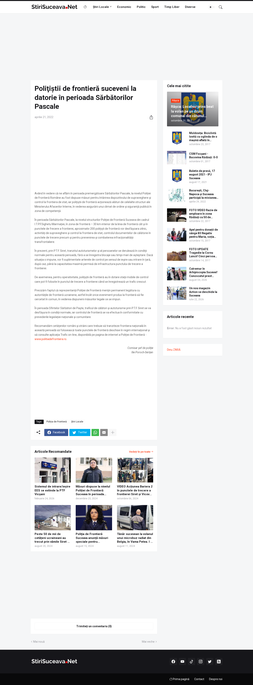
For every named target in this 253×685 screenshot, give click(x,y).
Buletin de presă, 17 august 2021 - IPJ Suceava (202, 174)
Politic (141, 7)
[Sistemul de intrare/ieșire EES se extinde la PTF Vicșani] (53, 470)
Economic (124, 7)
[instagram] (200, 661)
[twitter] (209, 661)
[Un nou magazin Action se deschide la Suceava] (176, 293)
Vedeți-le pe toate (139, 451)
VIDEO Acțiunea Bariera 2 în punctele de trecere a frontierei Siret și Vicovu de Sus (135, 490)
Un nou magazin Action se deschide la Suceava (203, 292)
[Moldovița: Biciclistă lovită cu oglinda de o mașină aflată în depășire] (176, 138)
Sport (155, 7)
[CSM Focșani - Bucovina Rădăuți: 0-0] (176, 157)
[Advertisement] (126, 46)
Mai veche (148, 641)
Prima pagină (180, 679)
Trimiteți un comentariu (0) (94, 626)
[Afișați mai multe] (112, 432)
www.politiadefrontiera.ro (50, 339)
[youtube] (182, 661)
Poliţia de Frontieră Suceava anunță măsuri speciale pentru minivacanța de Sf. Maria (93, 538)
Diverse (190, 7)
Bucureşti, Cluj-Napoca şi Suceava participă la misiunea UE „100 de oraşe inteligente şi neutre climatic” (202, 194)
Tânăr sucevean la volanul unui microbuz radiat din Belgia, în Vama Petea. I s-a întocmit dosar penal (135, 538)
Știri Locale (101, 7)
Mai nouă (39, 641)
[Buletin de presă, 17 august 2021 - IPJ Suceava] (176, 176)
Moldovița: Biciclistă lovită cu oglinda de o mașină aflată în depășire (203, 136)
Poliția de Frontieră (56, 421)
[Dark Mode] (212, 7)
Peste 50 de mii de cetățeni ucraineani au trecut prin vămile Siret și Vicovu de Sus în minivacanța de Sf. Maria (52, 538)
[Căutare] (219, 7)
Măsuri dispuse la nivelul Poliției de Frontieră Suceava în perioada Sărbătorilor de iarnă (93, 490)
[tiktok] (191, 661)
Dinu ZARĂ (173, 349)
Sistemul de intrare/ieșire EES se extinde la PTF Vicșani (52, 490)
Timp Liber (171, 7)
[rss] (218, 661)
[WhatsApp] (95, 432)
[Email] (104, 432)
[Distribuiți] (149, 117)
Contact (199, 679)
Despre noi (215, 679)
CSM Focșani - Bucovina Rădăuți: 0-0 (203, 155)
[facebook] (173, 661)
